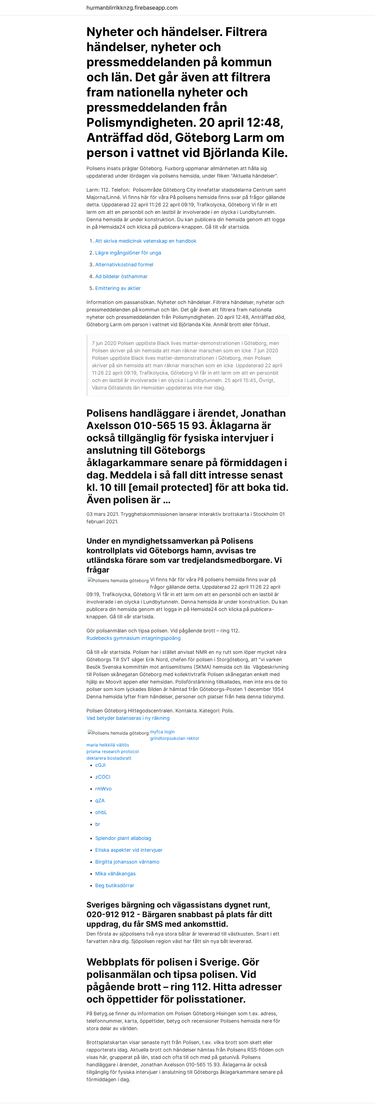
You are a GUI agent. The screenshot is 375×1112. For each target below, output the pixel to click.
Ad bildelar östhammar (121, 276)
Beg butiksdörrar (114, 885)
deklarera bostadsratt (108, 758)
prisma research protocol (112, 751)
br (97, 824)
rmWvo (103, 789)
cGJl (100, 765)
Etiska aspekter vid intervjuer (129, 850)
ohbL (101, 812)
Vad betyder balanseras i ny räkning (128, 718)
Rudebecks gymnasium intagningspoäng (133, 638)
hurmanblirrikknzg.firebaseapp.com (132, 7)
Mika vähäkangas (115, 873)
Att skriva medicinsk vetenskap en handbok (146, 241)
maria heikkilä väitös (107, 745)
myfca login (162, 731)
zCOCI (102, 777)
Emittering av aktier (118, 288)
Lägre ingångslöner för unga (128, 253)
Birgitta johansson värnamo (127, 862)
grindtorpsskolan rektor (174, 738)
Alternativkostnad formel (124, 264)
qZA (100, 800)
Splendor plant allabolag (123, 838)
